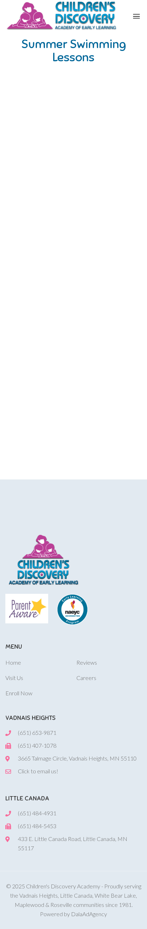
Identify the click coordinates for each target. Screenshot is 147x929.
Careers (86, 677)
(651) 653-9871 (37, 732)
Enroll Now (18, 693)
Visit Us (14, 677)
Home (13, 662)
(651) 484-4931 (37, 813)
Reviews (86, 662)
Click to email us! (38, 771)
